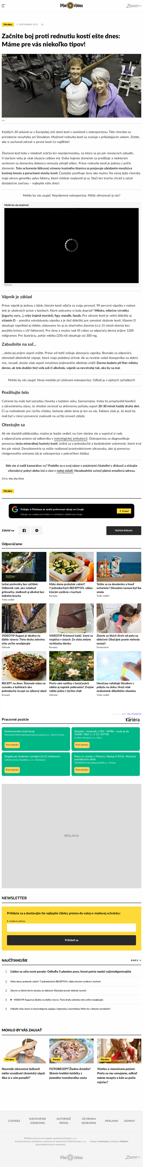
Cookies (14, 1121)
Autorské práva (64, 1121)
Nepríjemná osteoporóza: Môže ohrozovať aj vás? (86, 195)
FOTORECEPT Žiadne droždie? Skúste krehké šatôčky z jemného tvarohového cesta (70, 1073)
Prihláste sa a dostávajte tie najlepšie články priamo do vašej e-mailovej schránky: (64, 913)
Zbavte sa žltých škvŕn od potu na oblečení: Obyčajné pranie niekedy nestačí (48, 991)
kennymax (104, 1141)
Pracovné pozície (15, 719)
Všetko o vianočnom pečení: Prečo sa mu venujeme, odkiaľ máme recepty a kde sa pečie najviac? (117, 1076)
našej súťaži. (65, 470)
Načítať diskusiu (124, 530)
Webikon (124, 1141)
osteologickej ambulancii (70, 438)
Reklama (111, 1121)
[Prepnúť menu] (3, 6)
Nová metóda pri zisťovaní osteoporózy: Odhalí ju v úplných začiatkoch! (86, 380)
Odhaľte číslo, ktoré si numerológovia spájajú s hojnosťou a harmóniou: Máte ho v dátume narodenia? (60, 1009)
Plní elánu (8, 24)
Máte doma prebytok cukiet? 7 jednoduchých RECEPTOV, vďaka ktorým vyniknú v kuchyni (55, 982)
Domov (129, 1121)
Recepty (56, 1059)
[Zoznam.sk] (133, 6)
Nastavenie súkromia (37, 1121)
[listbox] (130, 960)
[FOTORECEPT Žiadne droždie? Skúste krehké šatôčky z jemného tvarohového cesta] (71, 1051)
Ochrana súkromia (89, 1121)
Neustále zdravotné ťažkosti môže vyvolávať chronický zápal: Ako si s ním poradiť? (23, 1073)
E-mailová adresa (16, 921)
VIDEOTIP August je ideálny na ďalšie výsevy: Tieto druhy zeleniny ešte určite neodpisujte (58, 1000)
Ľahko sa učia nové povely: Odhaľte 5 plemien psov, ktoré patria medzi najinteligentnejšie (70, 971)
